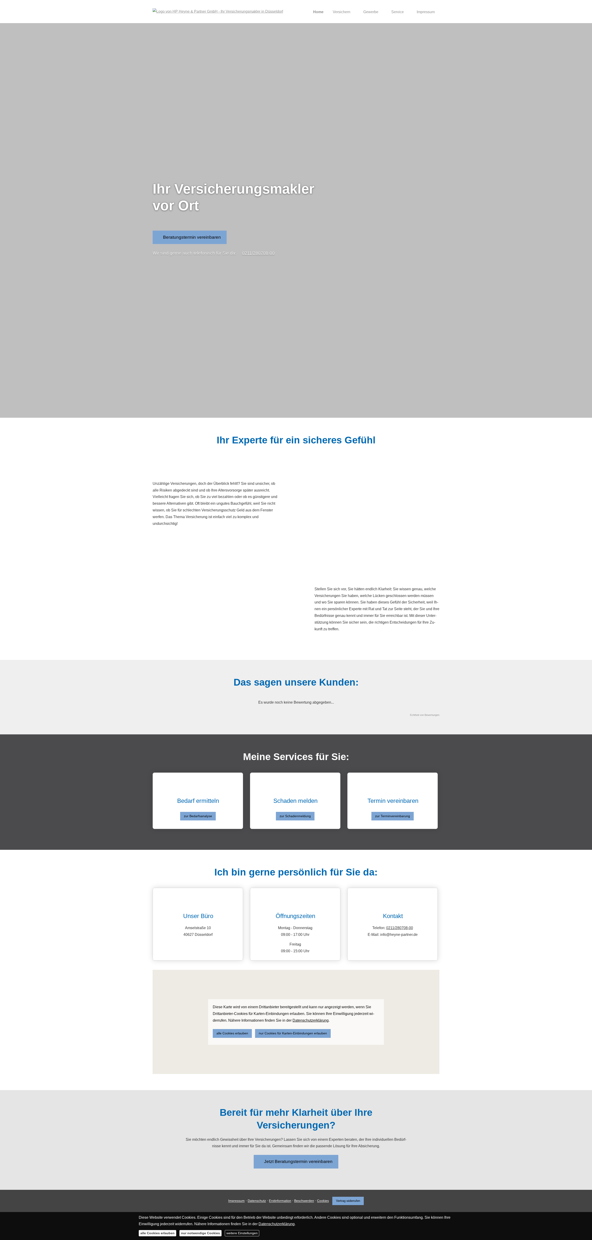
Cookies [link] (323, 1201)
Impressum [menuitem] (426, 12)
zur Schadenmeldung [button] (295, 816)
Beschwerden (304, 1201)
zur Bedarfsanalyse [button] (198, 816)
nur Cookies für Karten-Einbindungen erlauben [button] (293, 1033)
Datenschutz (257, 1201)
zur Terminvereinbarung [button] (392, 816)
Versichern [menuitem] (341, 12)
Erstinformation (280, 1201)
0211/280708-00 (258, 253)
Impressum (236, 1201)
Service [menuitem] (397, 12)
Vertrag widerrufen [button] (348, 1201)
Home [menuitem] (318, 12)
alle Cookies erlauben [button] (232, 1033)
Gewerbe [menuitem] (370, 12)
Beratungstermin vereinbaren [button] (192, 237)
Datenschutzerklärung (277, 1224)
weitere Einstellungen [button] (242, 1233)
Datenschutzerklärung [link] (311, 1020)
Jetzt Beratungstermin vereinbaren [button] (298, 1161)
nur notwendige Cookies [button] (200, 1233)
